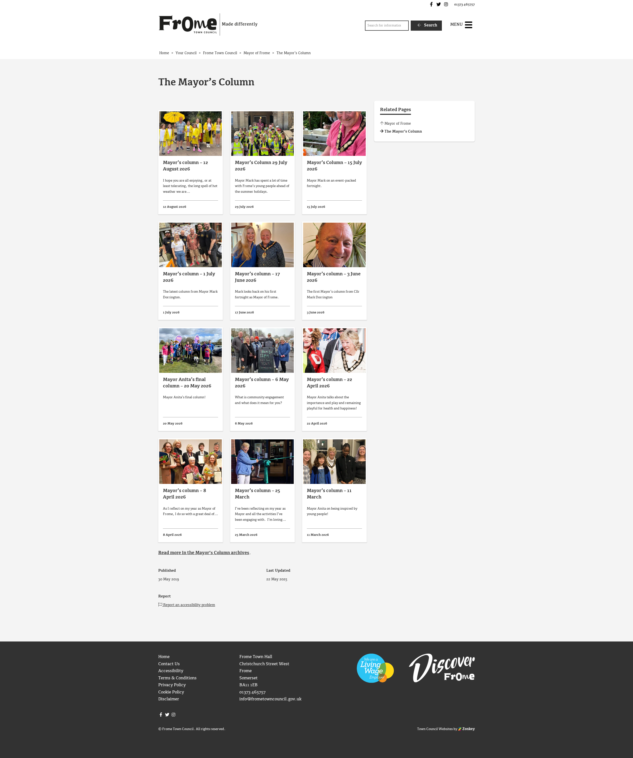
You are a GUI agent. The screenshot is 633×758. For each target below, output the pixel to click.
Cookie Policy (171, 692)
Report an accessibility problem (188, 605)
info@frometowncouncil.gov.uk (270, 699)
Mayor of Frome (397, 124)
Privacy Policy (172, 685)
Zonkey (468, 729)
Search (430, 25)
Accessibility (170, 671)
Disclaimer (168, 699)
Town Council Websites (435, 729)
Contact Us (169, 664)
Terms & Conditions (177, 678)
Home (164, 657)
